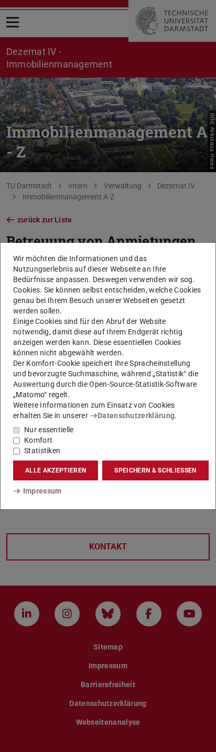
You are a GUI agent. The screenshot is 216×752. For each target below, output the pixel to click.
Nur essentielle (49, 429)
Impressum (42, 491)
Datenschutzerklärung (136, 415)
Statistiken (42, 450)
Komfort (38, 440)
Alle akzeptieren (55, 470)
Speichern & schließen (155, 470)
